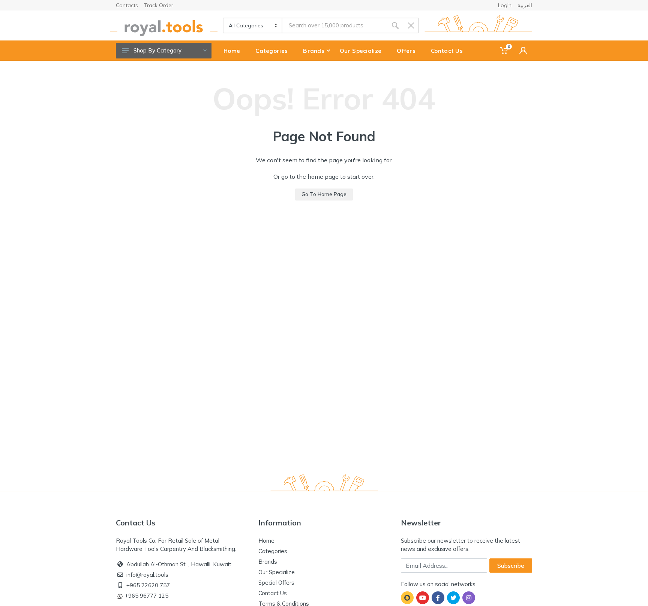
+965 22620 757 (148, 585)
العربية (525, 5)
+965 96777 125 (146, 595)
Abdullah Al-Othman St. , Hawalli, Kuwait (178, 564)
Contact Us (272, 593)
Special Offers (276, 582)
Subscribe (510, 565)
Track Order (158, 5)
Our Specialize (276, 572)
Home (266, 540)
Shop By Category (158, 50)
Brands (267, 561)
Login (505, 5)
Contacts (127, 5)
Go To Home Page (324, 194)
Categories (272, 551)
